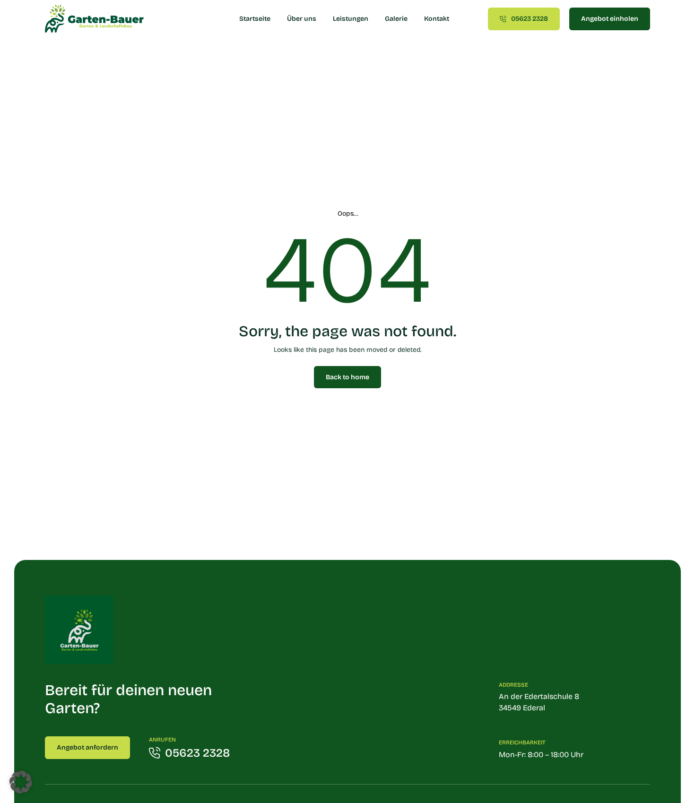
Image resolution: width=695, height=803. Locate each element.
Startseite (254, 19)
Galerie (396, 19)
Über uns (301, 19)
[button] (21, 782)
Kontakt (436, 19)
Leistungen (350, 19)
